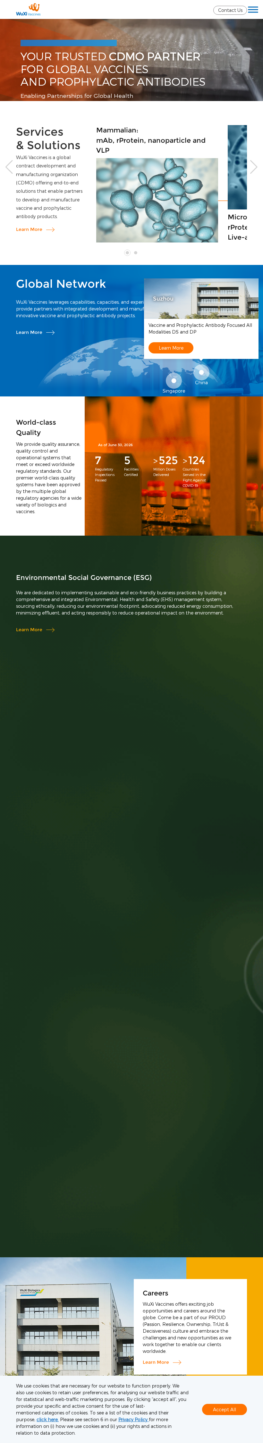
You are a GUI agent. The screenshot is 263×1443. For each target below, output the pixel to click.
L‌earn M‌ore (29, 229)
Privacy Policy (133, 1419)
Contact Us (230, 10)
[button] (254, 167)
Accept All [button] (224, 1409)
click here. (48, 1419)
